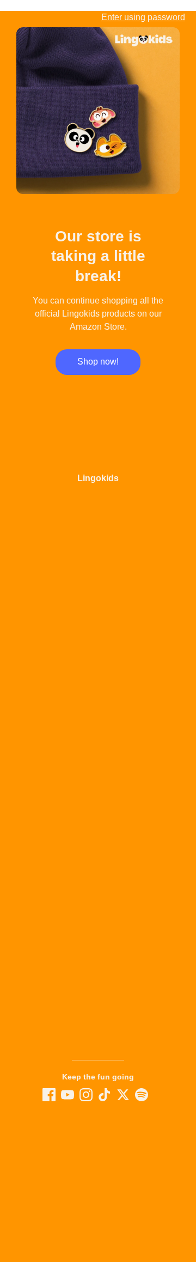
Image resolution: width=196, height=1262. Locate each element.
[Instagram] (86, 1094)
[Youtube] (67, 1094)
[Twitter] (123, 1094)
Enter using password (143, 17)
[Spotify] (141, 1094)
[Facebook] (49, 1094)
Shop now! (98, 361)
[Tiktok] (104, 1094)
